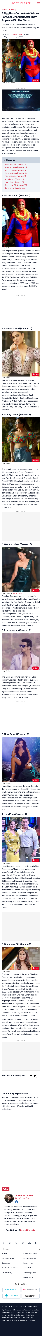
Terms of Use (28, 1268)
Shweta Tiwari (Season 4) (16, 167)
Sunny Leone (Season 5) (15, 170)
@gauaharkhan (17, 593)
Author (6, 1189)
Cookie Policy (28, 1277)
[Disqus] (21, 1147)
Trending (12, 9)
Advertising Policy (29, 1273)
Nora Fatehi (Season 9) (14, 179)
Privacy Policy (28, 1263)
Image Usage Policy (30, 1253)
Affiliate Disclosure (29, 1258)
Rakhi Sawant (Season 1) (15, 164)
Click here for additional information (23, 1320)
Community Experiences (15, 188)
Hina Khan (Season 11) (14, 182)
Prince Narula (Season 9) (15, 176)
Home (4, 9)
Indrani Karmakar (24, 1195)
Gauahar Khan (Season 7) (16, 173)
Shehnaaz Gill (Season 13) (16, 185)
